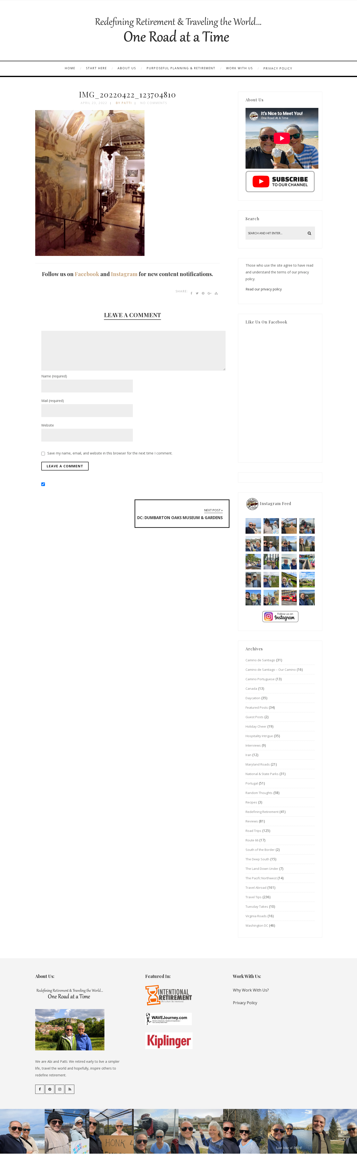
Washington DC (257, 925)
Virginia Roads (256, 916)
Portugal (252, 783)
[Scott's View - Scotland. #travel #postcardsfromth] (307, 597)
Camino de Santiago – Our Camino (271, 669)
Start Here (96, 68)
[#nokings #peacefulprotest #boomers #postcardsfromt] (271, 526)
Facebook (87, 274)
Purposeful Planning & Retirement (181, 68)
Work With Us (239, 68)
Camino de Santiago (260, 660)
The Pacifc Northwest (261, 878)
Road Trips (253, 830)
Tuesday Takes (257, 906)
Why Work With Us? (251, 990)
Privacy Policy (278, 68)
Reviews (252, 821)
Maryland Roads (258, 764)
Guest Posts (255, 717)
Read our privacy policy (264, 289)
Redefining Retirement (262, 812)
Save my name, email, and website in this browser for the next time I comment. (109, 453)
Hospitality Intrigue (259, 736)
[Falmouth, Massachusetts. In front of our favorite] (253, 544)
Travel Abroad (256, 887)
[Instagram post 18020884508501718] (307, 579)
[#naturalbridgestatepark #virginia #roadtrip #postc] (271, 544)
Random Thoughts (259, 793)
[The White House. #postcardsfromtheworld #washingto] (271, 561)
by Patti (124, 103)
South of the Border (260, 849)
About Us (127, 68)
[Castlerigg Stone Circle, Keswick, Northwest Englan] (271, 579)
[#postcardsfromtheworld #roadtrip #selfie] (307, 526)
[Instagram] (59, 1089)
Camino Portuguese (260, 679)
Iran (248, 755)
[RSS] (69, 1089)
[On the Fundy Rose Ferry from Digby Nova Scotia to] (289, 561)
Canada (251, 688)
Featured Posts (257, 707)
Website (47, 425)
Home (70, 68)
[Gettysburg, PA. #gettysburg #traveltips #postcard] (253, 561)
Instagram (124, 274)
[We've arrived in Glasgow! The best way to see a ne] (289, 597)
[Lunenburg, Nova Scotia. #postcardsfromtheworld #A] (307, 561)
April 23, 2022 (94, 103)
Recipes (251, 802)
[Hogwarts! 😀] (271, 597)
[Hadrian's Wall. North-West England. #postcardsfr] (289, 579)
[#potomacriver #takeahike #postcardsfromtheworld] (289, 544)
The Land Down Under (262, 868)
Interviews (253, 745)
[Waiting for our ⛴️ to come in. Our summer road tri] (253, 579)
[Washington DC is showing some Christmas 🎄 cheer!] (307, 544)
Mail (52, 400)
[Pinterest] (49, 1089)
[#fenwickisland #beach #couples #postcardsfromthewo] (253, 526)
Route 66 (252, 840)
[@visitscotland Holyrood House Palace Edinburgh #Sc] (253, 597)
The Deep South (257, 859)
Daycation (253, 698)
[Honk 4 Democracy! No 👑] (289, 526)
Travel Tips (254, 897)
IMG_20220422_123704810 (127, 94)
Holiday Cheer (256, 726)
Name (54, 376)
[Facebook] (39, 1089)
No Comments (153, 103)
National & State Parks (262, 774)
